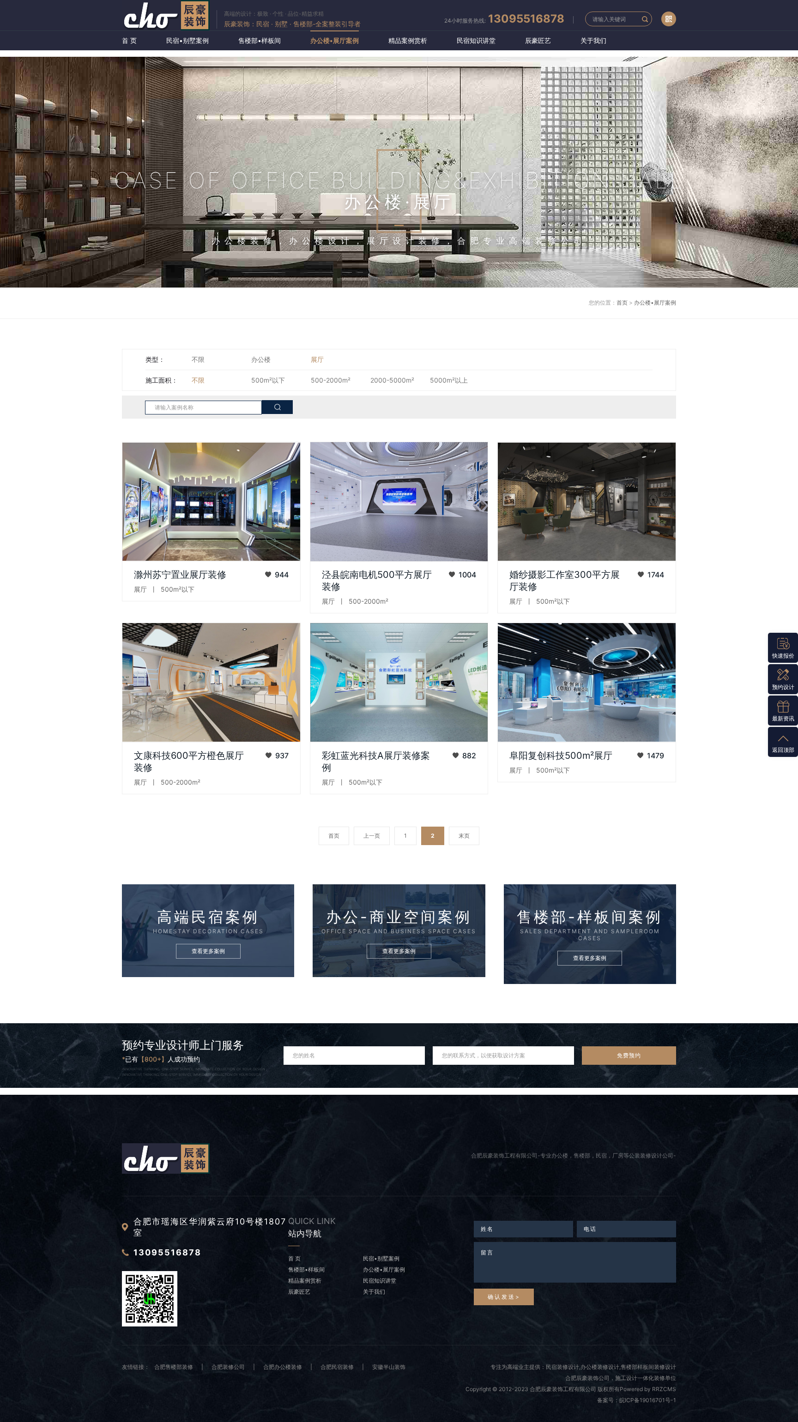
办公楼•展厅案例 (334, 40)
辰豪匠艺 (538, 40)
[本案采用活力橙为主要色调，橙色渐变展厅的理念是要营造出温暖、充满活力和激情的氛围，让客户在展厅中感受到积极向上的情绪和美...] (211, 682)
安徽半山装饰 (388, 1366)
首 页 (129, 40)
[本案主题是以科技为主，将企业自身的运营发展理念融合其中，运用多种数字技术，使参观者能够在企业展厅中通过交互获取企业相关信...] (211, 501)
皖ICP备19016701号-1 (647, 1400)
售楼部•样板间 (259, 40)
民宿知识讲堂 (476, 40)
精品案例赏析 (407, 40)
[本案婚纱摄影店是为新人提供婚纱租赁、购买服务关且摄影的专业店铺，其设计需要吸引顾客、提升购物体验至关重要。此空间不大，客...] (587, 501)
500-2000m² (331, 380)
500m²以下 (268, 380)
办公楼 (261, 359)
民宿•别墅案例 (187, 40)
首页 (622, 302)
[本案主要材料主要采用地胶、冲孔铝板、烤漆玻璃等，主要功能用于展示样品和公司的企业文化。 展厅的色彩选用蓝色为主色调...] (399, 501)
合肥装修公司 (228, 1366)
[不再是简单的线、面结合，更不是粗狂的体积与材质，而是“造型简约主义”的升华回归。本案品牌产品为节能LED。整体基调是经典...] (399, 682)
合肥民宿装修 (337, 1366)
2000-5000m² (392, 380)
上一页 (371, 835)
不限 (198, 359)
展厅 (317, 359)
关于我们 (593, 40)
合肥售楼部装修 (173, 1366)
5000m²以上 (449, 380)
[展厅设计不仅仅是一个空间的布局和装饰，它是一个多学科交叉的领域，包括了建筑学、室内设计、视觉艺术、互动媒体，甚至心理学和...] (587, 682)
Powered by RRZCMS (648, 1389)
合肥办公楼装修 (282, 1366)
